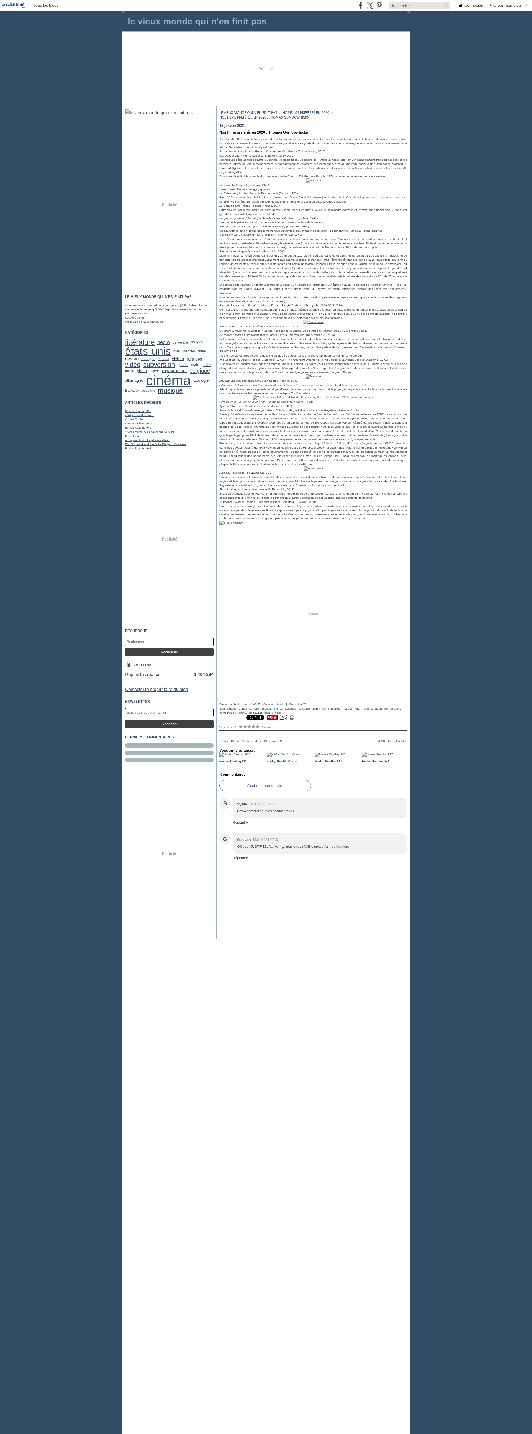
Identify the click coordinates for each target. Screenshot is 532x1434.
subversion (159, 364)
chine (202, 351)
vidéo (132, 365)
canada (163, 359)
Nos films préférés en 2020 (305, 112)
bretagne (148, 359)
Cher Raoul (132, 435)
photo (142, 371)
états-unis (148, 351)
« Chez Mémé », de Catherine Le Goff (149, 431)
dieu (176, 351)
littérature (140, 342)
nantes (189, 351)
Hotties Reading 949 (138, 427)
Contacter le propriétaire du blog (156, 689)
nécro (163, 342)
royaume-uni (174, 370)
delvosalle (180, 342)
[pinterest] (378, 5)
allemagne (134, 381)
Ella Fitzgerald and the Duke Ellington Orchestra (155, 444)
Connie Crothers (135, 419)
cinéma (168, 380)
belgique (200, 370)
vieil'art (178, 359)
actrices (194, 359)
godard (183, 365)
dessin (132, 359)
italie (207, 365)
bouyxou (197, 342)
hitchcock (132, 390)
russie (129, 370)
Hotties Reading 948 (138, 448)
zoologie (201, 380)
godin (195, 364)
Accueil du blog (135, 317)
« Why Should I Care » (139, 415)
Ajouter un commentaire (265, 786)
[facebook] (360, 5)
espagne (148, 390)
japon (154, 371)
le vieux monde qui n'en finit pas (248, 112)
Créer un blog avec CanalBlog (144, 321)
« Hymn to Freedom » (139, 423)
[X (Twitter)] (369, 5)
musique (170, 390)
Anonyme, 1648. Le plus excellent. (147, 440)
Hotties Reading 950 (138, 411)
